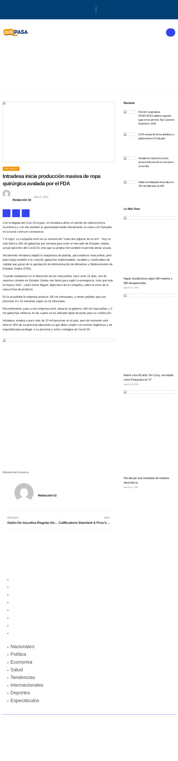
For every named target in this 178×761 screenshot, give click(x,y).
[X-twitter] (87, 9)
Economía (21, 594)
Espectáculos (24, 632)
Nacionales (11, 169)
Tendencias (22, 609)
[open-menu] (170, 32)
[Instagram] (92, 9)
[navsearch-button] (100, 9)
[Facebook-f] (83, 9)
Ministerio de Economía (15, 472)
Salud (16, 602)
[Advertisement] (89, 64)
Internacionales (26, 617)
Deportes (20, 625)
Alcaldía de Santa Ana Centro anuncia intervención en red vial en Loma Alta (156, 162)
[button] (6, 213)
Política (18, 586)
